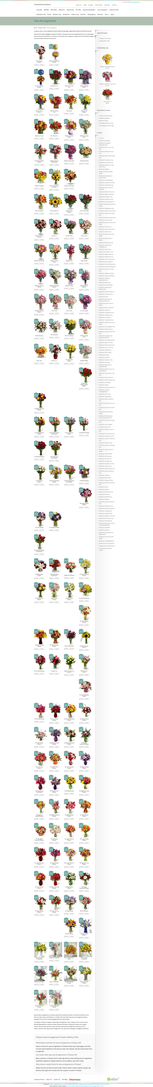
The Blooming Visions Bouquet (54, 743)
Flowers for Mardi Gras (104, 282)
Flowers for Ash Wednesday (106, 285)
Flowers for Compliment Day (106, 160)
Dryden (81, 1086)
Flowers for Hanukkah (104, 527)
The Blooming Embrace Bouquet (69, 743)
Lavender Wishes (69, 236)
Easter (49, 14)
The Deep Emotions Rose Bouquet (54, 574)
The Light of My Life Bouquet (69, 839)
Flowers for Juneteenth (104, 140)
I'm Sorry (101, 138)
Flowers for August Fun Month (106, 273)
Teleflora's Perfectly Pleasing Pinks (54, 161)
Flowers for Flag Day (104, 499)
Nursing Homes (70, 1084)
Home (35, 28)
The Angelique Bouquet (54, 527)
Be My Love (54, 360)
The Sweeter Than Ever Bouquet (69, 863)
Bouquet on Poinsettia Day (105, 521)
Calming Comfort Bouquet (84, 934)
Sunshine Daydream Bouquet (84, 646)
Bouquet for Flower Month (105, 453)
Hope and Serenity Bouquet (84, 982)
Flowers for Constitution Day (106, 320)
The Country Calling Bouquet (84, 839)
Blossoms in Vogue (39, 136)
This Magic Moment (84, 161)
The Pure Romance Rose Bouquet (39, 791)
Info (42, 64)
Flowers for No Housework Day (106, 345)
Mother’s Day (57, 14)
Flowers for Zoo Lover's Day (106, 347)
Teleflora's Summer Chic (54, 111)
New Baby (54, 10)
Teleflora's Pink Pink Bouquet (39, 311)
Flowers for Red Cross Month (106, 307)
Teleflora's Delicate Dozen (54, 261)
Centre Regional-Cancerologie (106, 125)
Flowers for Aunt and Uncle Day (106, 229)
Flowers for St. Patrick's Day (106, 294)
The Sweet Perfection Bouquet (69, 767)
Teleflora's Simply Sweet (84, 336)
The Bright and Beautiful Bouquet (39, 815)
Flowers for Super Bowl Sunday (106, 182)
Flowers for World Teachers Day (107, 380)
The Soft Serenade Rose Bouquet (54, 481)
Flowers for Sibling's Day (105, 350)
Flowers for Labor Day (104, 310)
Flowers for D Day (103, 487)
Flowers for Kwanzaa (104, 530)
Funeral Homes (98, 5)
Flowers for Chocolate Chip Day (107, 433)
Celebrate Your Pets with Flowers (107, 546)
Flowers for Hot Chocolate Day (106, 543)
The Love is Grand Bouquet (54, 719)
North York (99, 1086)
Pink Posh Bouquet (84, 911)
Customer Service (39, 1079)
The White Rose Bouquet (39, 481)
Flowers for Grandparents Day (106, 312)
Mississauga (75, 1086)
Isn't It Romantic (54, 334)
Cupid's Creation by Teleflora (39, 236)
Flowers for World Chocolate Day (107, 211)
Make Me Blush (84, 261)
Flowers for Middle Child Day (106, 254)
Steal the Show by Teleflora (84, 286)
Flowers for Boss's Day (104, 394)
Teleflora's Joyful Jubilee (69, 161)
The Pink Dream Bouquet (54, 839)
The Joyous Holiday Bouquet (39, 911)
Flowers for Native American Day (107, 387)
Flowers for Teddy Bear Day (106, 315)
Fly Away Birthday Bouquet (39, 86)
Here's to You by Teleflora (39, 111)
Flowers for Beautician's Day (106, 506)
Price (107, 14)
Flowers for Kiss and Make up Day (107, 264)
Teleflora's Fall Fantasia (69, 186)
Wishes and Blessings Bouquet (54, 1006)
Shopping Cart (136, 2)
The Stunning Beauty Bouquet (84, 504)
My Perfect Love (54, 86)
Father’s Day (75, 14)
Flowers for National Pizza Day (106, 191)
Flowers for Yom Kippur (105, 382)
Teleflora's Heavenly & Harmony (54, 286)
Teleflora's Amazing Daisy (84, 136)
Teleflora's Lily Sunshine (84, 111)
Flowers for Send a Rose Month (106, 508)
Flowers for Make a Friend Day (106, 194)
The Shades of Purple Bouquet (84, 767)
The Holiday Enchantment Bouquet (84, 887)
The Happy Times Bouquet (39, 598)
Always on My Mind (84, 211)
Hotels (85, 5)
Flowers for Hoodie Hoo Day (106, 199)
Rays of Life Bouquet (54, 982)
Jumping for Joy (69, 261)
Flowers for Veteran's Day (105, 466)
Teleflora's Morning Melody (84, 86)
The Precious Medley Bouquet (39, 161)
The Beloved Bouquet (84, 480)
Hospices (77, 1084)
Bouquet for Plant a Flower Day (106, 291)
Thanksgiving (91, 14)
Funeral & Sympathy (89, 10)
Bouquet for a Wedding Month (106, 541)
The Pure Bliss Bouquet (39, 719)
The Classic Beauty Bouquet (39, 743)
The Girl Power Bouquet (54, 598)
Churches (114, 5)
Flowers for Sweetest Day (105, 396)
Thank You (62, 10)
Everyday (39, 10)
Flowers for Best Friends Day (106, 492)
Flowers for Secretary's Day (106, 360)
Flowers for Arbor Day (104, 362)
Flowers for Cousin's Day (105, 226)
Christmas (100, 14)
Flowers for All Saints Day (105, 456)
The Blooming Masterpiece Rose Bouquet (84, 385)
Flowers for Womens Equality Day (107, 266)
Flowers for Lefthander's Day (106, 256)
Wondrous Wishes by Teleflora (39, 286)
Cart (37, 64)
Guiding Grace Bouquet (54, 957)
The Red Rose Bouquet (39, 456)
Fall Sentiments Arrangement (84, 958)
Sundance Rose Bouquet (69, 575)
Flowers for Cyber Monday (105, 513)
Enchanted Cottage (69, 285)
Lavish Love (54, 236)
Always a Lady (84, 236)
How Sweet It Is (54, 136)
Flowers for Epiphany (104, 169)
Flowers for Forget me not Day (106, 463)
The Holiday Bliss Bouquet (69, 887)
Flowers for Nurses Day (104, 427)
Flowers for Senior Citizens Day (106, 259)
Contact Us (57, 1079)
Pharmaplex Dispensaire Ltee (106, 123)
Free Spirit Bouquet (69, 911)
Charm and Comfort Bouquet (39, 1006)
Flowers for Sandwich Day (105, 461)
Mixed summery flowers (84, 671)
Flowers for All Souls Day (105, 458)
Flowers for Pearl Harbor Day (106, 518)
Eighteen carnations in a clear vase (69, 671)
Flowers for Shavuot (104, 489)
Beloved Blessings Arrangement (39, 958)
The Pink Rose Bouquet (84, 432)
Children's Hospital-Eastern (105, 115)
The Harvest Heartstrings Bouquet (69, 719)
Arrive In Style (69, 310)
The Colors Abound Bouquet (39, 887)
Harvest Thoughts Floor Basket (69, 958)
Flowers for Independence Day (106, 208)
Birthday (46, 10)
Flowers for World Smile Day (106, 377)
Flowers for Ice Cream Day (105, 220)
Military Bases (83, 1084)
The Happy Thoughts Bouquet (39, 645)
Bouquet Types (42, 28)
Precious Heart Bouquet (39, 671)
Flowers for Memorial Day (105, 443)
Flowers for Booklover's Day (106, 252)
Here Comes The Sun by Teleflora (54, 186)
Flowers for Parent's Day (105, 231)
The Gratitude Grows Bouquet (54, 791)
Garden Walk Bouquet (69, 646)
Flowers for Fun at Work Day (106, 162)
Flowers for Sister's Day (105, 249)
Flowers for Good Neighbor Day (107, 326)
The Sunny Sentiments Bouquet (84, 574)
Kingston (86, 1086)
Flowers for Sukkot (103, 385)
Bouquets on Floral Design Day (106, 201)
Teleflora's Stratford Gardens (69, 136)
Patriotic (83, 14)
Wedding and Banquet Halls (93, 1084)
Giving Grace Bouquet (39, 982)
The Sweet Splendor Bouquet (84, 621)
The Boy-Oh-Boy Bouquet (69, 598)
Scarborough (92, 1086)
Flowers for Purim (103, 296)
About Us (49, 1079)
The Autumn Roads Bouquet (84, 815)
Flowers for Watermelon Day (106, 242)
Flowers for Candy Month (105, 511)
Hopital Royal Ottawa (104, 118)
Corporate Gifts (114, 10)
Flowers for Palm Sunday (105, 352)
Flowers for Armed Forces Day (106, 436)
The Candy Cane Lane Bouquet (54, 911)
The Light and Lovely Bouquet (84, 863)
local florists (52, 1084)
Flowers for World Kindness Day (107, 468)
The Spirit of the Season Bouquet (54, 887)
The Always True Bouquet (39, 767)
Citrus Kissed (69, 111)
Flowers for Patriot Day (104, 317)
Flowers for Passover (104, 355)
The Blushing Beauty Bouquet (69, 815)
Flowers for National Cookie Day (107, 516)
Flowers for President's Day (105, 196)
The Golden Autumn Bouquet (54, 645)
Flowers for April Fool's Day (106, 342)
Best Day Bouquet (69, 933)
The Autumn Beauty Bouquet (54, 863)
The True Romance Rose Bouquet (54, 457)
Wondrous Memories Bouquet (69, 982)
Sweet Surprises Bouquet (39, 61)
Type (112, 14)
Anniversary (70, 10)
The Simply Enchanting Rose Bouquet (39, 550)
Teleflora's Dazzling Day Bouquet (54, 61)
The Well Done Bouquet (84, 598)
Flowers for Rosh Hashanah (106, 329)
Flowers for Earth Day (104, 357)
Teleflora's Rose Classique (69, 211)
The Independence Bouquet (39, 574)
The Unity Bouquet (39, 527)
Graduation (66, 14)
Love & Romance (102, 10)
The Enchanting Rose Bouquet (39, 433)
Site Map (64, 1079)
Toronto (69, 1086)
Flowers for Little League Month (106, 340)
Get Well (78, 10)
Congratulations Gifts (104, 41)
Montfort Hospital (103, 120)
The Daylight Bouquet (69, 791)
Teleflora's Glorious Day (39, 261)
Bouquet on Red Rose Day (105, 497)
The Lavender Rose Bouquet (69, 433)
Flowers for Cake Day (104, 475)
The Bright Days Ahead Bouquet (84, 791)
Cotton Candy (54, 310)
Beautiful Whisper (84, 360)
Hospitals (90, 5)
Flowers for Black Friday (105, 477)
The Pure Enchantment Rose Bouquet (69, 481)
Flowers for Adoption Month (106, 480)
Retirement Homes (61, 1084)
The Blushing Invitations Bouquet (54, 815)
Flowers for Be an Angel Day (106, 261)
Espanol (129, 2)
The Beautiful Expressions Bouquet (84, 743)
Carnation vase (54, 671)
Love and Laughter (84, 310)
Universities (107, 5)
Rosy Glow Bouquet (69, 335)
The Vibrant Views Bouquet (54, 767)
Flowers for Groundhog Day (106, 180)
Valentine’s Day (41, 14)
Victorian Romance (39, 335)
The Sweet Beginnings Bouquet (84, 695)
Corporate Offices (105, 1084)
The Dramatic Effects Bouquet (84, 719)
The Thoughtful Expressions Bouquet (39, 839)
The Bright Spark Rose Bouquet (39, 409)
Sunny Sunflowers (54, 211)
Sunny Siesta (39, 360)
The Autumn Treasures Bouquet (39, 863)
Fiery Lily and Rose (39, 211)
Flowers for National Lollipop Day (107, 217)
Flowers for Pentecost (104, 494)
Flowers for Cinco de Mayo (105, 424)
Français (124, 2)
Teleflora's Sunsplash (39, 186)
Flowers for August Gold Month (106, 276)
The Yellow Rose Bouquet (69, 360)
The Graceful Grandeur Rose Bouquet (54, 433)
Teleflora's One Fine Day (69, 86)
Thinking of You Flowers (105, 38)
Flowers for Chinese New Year (106, 185)
